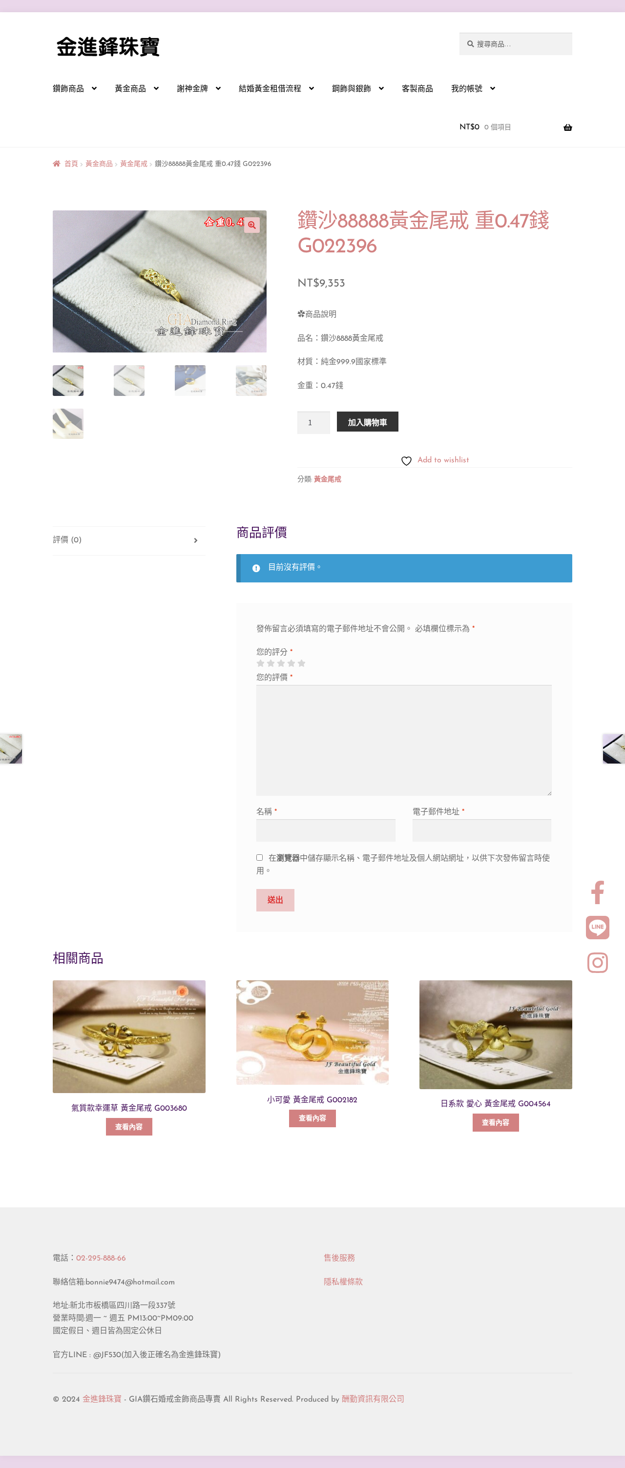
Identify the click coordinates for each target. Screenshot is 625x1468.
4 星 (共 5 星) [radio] (291, 663)
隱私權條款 (343, 1282)
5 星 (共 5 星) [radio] (301, 663)
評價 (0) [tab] (67, 540)
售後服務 (339, 1258)
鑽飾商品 (68, 89)
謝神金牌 (192, 89)
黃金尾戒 (133, 164)
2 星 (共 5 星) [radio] (270, 663)
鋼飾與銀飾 (351, 89)
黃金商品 (130, 89)
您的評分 (274, 653)
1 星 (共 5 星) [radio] (260, 663)
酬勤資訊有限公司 (373, 1400)
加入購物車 (367, 422)
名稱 (266, 812)
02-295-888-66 (101, 1258)
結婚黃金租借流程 (270, 89)
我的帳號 (466, 89)
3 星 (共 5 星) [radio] (281, 663)
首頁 (71, 164)
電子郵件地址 (438, 812)
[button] (252, 225)
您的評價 (274, 678)
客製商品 (417, 89)
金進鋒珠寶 (102, 1400)
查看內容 (129, 1127)
